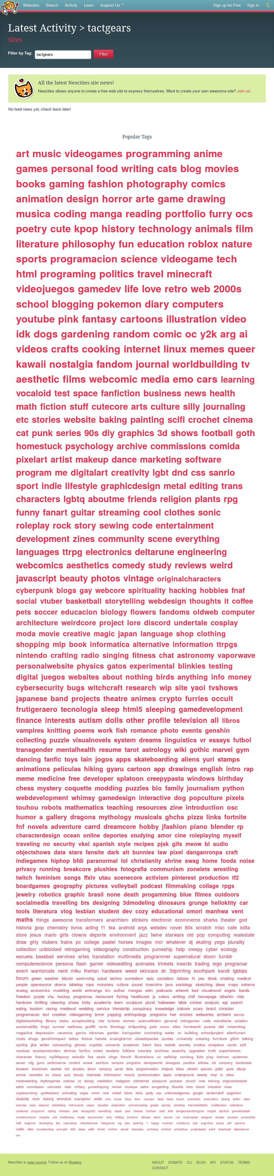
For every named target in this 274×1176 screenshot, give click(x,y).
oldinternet (141, 1080)
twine (156, 934)
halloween (166, 1002)
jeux (127, 1111)
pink (68, 318)
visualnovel (211, 990)
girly (34, 941)
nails (207, 1020)
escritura (102, 1062)
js (154, 996)
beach (180, 1099)
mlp (59, 644)
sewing (114, 525)
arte (145, 198)
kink (170, 1111)
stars (75, 852)
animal (21, 1074)
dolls (114, 720)
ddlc (72, 1129)
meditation (104, 1080)
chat (166, 655)
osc (232, 807)
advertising (59, 1105)
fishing (122, 996)
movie (49, 633)
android (127, 927)
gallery (56, 816)
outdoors (227, 894)
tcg (119, 1123)
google (198, 1092)
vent (237, 911)
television (190, 720)
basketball (84, 601)
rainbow (151, 1111)
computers (198, 303)
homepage (207, 996)
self (229, 1123)
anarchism (117, 919)
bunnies (143, 852)
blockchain (40, 1068)
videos (32, 348)
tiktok (212, 978)
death (131, 894)
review (88, 1062)
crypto (170, 698)
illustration (191, 318)
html (26, 273)
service (103, 1008)
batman (223, 1056)
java (169, 984)
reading (143, 213)
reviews (191, 564)
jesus (35, 934)
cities (30, 1129)
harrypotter (131, 1032)
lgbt (161, 472)
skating (203, 941)
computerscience (34, 963)
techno (116, 978)
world (77, 990)
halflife (20, 1129)
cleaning (58, 1002)
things (42, 919)
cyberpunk (34, 590)
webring (138, 1123)
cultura (122, 984)
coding (70, 213)
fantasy (99, 318)
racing (51, 1008)
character (24, 1056)
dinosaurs (171, 902)
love (151, 288)
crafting (64, 655)
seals (101, 1056)
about (112, 677)
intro (233, 768)
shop (185, 633)
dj (191, 941)
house (118, 1099)
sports (31, 258)
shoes (73, 1002)
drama (60, 984)
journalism (203, 787)
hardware (112, 970)
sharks (210, 919)
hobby (149, 826)
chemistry (57, 927)
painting (147, 419)
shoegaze (173, 1062)
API (213, 1162)
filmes (203, 894)
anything (192, 677)
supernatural (187, 956)
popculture (206, 797)
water (169, 1032)
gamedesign (117, 797)
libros (231, 720)
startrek (56, 1068)
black (170, 1099)
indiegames (32, 860)
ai (243, 333)
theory (40, 1056)
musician (167, 1123)
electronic (161, 919)
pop (201, 934)
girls (64, 934)
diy (108, 432)
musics (129, 1074)
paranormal (102, 860)
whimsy (83, 797)
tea (112, 927)
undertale (190, 622)
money (240, 677)
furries (196, 698)
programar (236, 963)
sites (176, 1026)
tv (245, 363)
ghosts (80, 1044)
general (170, 1020)
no (46, 844)
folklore (129, 1050)
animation (39, 198)
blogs (66, 590)
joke (75, 1111)
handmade (244, 1062)
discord (157, 622)
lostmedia (94, 1074)
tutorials (144, 1050)
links (213, 816)
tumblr (225, 956)
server (20, 1062)
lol (124, 860)
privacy (26, 869)
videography (106, 948)
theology (118, 1026)
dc (163, 970)
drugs (33, 1038)
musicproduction (46, 1050)
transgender (34, 749)
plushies (105, 869)
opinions (240, 1123)
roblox (203, 243)
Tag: (20, 53)
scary (198, 1008)
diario (157, 1117)
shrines (70, 1050)
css (198, 472)
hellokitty (223, 902)
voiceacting (61, 1044)
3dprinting (180, 970)
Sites (15, 40)
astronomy (195, 655)
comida (224, 445)
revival (116, 1086)
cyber (212, 948)
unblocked (50, 948)
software (203, 459)
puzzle (59, 739)
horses (126, 941)
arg (228, 333)
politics (116, 273)
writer (44, 1044)
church (191, 1080)
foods (228, 860)
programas (82, 996)
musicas (23, 1050)
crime (96, 1092)
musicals (148, 816)
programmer (157, 956)
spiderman (240, 1056)
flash (81, 963)
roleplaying (204, 835)
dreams (150, 739)
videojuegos (45, 288)
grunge (198, 902)
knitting (59, 730)
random (131, 333)
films (74, 378)
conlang (186, 1056)
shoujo (78, 1074)
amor (165, 835)
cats (167, 168)
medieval (68, 1008)
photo (169, 730)
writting (179, 996)
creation (59, 1014)
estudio (78, 1056)
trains (67, 941)
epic (150, 978)
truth (212, 1050)
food (107, 168)
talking (247, 1038)
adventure (66, 826)
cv (179, 1032)
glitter (219, 1068)
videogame (187, 258)
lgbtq (74, 498)
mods (20, 1038)
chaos (56, 1074)
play (210, 1056)
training (213, 1080)
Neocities (15, 1162)
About (158, 1162)
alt (126, 852)
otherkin (227, 996)
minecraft (189, 273)
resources (151, 807)
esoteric (112, 1050)
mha (108, 1099)
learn (118, 1002)
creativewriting (26, 1080)
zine (176, 807)
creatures (22, 1111)
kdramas (96, 1032)
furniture (220, 1038)
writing (137, 168)
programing (68, 273)
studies (219, 1117)
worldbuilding (205, 363)
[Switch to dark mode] (268, 5)
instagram (123, 1080)
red (178, 1117)
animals (213, 228)
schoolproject (212, 1032)
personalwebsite (45, 666)
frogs (45, 1026)
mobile (170, 1044)
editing (203, 485)
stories (46, 419)
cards (232, 1044)
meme (25, 778)
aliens (190, 758)
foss (157, 1044)
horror (117, 198)
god (243, 919)
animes (143, 698)
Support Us (110, 5)
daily (129, 1068)
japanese (31, 698)
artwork (182, 990)
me (61, 472)
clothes (179, 512)
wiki (180, 749)
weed (131, 970)
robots (51, 807)
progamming (159, 894)
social (26, 601)
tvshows (223, 687)
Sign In (253, 5)
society (185, 1044)
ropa (90, 984)
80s (189, 927)
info (218, 677)
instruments (76, 1105)
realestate (243, 934)
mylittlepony (59, 1056)
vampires (30, 730)
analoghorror (121, 1038)
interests (60, 720)
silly (191, 406)
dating (52, 1111)
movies (222, 168)
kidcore (183, 1008)
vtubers (50, 941)
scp (158, 1092)
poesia (209, 1026)
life (131, 288)
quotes (167, 1038)
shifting (119, 1117)
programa (158, 1014)
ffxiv (90, 877)
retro (176, 288)
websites (83, 677)
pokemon (119, 303)
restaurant (104, 996)
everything (198, 538)
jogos (104, 758)
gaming (67, 183)
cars (207, 378)
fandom (114, 363)
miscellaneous (89, 1123)
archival (166, 1129)
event (22, 970)
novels (38, 826)
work (105, 730)
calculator (54, 1086)
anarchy (179, 1050)
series (68, 432)
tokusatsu (138, 1129)
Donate (175, 1162)
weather (52, 978)
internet (142, 348)
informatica (110, 644)
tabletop (76, 984)
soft (243, 1044)
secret (124, 1129)
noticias (69, 1080)
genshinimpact (53, 1038)
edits (91, 1129)
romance (144, 730)
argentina (207, 1123)
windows (201, 778)
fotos (128, 1099)
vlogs (113, 1056)
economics (40, 990)
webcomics (39, 564)
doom (210, 956)
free (74, 778)
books (31, 183)
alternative (151, 644)
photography (157, 183)
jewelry (26, 894)
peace (220, 1123)
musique (131, 1086)
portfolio (185, 213)
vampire (117, 1062)
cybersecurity (40, 687)
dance (124, 459)
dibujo (241, 1068)
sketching (204, 984)
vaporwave (236, 655)
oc (191, 333)
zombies (232, 1117)
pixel (176, 852)
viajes (84, 1092)
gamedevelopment (211, 709)
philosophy (88, 243)
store (21, 934)
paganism (234, 1092)
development (43, 538)
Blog (201, 1162)
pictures (97, 886)
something (104, 1111)
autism (90, 720)
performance (56, 1062)
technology (165, 228)
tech (226, 258)
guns (40, 1062)
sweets (202, 1074)
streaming (119, 512)
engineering (202, 551)
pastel (108, 941)
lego (217, 963)
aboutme (106, 498)
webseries (205, 1014)
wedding (86, 1008)
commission (35, 1086)
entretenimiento (26, 1117)
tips (58, 1123)
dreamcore (120, 826)
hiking (93, 768)
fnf (20, 826)
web (200, 288)
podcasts (164, 990)
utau (105, 877)
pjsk (163, 844)
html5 (132, 709)
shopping (33, 644)
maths (24, 919)
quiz (67, 1074)
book (78, 644)
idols (139, 1092)
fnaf (238, 590)
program (34, 472)
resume (110, 749)
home (210, 860)
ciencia (168, 1117)
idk (23, 333)
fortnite (235, 816)
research (141, 687)
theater (228, 919)
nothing (139, 677)
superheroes (230, 1050)
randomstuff (214, 1092)
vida (240, 996)
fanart (55, 512)
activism (157, 877)
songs (72, 877)
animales (145, 963)
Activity (71, 5)
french (126, 1056)
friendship (121, 1008)
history (118, 228)
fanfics (84, 1050)
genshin (217, 730)
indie (51, 485)
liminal (87, 1038)
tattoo (73, 1038)
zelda (98, 1098)
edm (149, 990)
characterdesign (38, 835)
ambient (224, 1014)
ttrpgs (226, 644)
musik (81, 1117)
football (217, 432)
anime (208, 153)
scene (160, 538)
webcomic (113, 378)
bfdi (78, 860)
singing (115, 655)
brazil (211, 1008)
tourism (36, 1008)
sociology (184, 984)
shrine (173, 860)
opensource (41, 984)
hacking (183, 590)
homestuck (39, 445)
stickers (140, 919)
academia (102, 1002)
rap (249, 768)
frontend (132, 1117)
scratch (203, 927)
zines (84, 538)
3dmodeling (139, 902)
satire (144, 1086)
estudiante (222, 1020)
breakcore (77, 869)
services (66, 956)
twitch (24, 877)
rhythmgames (50, 1080)
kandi (224, 970)
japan (127, 633)
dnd (180, 472)
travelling (65, 902)
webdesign (167, 601)
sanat (119, 1068)
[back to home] (10, 7)
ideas (220, 984)
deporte (98, 934)
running (49, 869)
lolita (245, 927)
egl (224, 1002)
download (224, 1129)
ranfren (112, 1129)
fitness (144, 655)
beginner (30, 1123)
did (221, 1026)
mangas (135, 990)
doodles (78, 1068)
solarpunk (159, 1080)
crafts (65, 348)
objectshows (33, 852)
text (46, 1014)
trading (202, 963)
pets (23, 612)
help (180, 948)
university (185, 1038)
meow (193, 844)
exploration (118, 1105)
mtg (31, 1062)
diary (157, 303)
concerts (112, 1044)
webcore (110, 590)
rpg (231, 498)
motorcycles (190, 1117)
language (156, 633)
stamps (229, 758)
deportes (115, 835)
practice (189, 1062)
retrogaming (77, 948)
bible (182, 1002)
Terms (244, 1162)
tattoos (183, 978)
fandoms (174, 612)
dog (180, 797)
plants (207, 498)
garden (113, 1032)
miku (76, 970)
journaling (224, 406)
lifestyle (81, 485)
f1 (103, 927)
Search (52, 5)
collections (236, 1105)
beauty (74, 578)
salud (102, 978)
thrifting (41, 1002)
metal (174, 485)
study (160, 564)
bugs (76, 687)
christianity (146, 860)
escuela (24, 956)
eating (21, 1008)
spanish (104, 844)
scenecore (128, 877)
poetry (31, 228)
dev (127, 911)
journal (152, 363)
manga (106, 213)
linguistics (181, 739)
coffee (242, 601)
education (161, 243)
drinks (101, 1129)
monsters (105, 984)
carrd (92, 826)
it (226, 601)
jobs (127, 1123)
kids (200, 1056)
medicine (51, 778)
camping (105, 1068)
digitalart (89, 472)
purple (39, 996)
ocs (244, 213)
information (193, 644)
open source (36, 1162)
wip (165, 687)
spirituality (147, 590)
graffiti (90, 1026)
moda (26, 633)
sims (189, 1086)
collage (209, 886)
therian (91, 970)
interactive (155, 797)
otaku (64, 1020)
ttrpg (72, 551)
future (128, 1092)
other (135, 720)
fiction (53, 406)
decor (91, 1068)
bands (244, 990)
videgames (108, 1123)
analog (22, 990)
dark (113, 852)
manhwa (217, 911)
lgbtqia (240, 970)
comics (208, 183)
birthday (230, 778)
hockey (63, 996)
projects (85, 698)
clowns (79, 934)
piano (198, 826)
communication (149, 1074)
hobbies (214, 590)
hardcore (24, 1002)
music (46, 153)
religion (176, 498)
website (80, 419)
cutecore (110, 406)
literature (37, 243)
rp (240, 826)
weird (221, 564)
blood (200, 1086)
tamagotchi (88, 1111)
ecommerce (187, 919)
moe (202, 1080)
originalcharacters (189, 578)
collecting (31, 739)
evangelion (82, 1098)
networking (236, 1026)
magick (211, 1111)
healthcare (140, 996)
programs (133, 1062)
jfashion (174, 826)
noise (246, 860)
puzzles (137, 787)
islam (247, 1099)
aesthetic (37, 378)
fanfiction (120, 392)
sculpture (134, 1002)
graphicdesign (130, 485)
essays (219, 739)
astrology (156, 749)
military (79, 1086)
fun (126, 243)
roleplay (33, 525)
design (82, 198)
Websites (31, 5)
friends (142, 498)
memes (207, 348)
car (243, 902)
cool (152, 512)
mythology (115, 816)
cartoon (139, 768)
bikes (180, 1068)
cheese (138, 1111)
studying (142, 835)
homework (192, 1026)
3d (162, 432)
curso (164, 1026)
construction (136, 948)
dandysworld (153, 1062)
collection (26, 948)
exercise (21, 1105)
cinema (238, 419)
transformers (89, 919)
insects (184, 963)
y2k (208, 333)
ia (221, 1074)
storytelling (125, 601)
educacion (79, 612)
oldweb (205, 612)
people (22, 984)
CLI (189, 1162)
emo (183, 378)
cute (60, 228)
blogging (73, 303)
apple (167, 1074)
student (108, 911)
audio (220, 844)
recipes (144, 844)
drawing (206, 198)
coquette (78, 787)
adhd (20, 1086)
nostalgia (71, 363)
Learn (89, 5)
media (155, 378)
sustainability (27, 1026)
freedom (23, 996)
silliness (145, 1117)
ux (159, 1056)
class (228, 1086)
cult (54, 1117)
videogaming (80, 1014)
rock (62, 525)
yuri (208, 758)
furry (220, 213)
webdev (158, 927)
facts (160, 1099)
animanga (93, 990)
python (233, 787)
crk (214, 1062)
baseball (45, 956)
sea (18, 1135)
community (121, 538)
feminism (48, 877)
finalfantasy (67, 1117)
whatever (176, 941)
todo (68, 1086)
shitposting (137, 1026)
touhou (27, 807)
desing (225, 1099)
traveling (28, 844)
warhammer (95, 1117)
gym (242, 749)
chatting (227, 978)
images (144, 941)
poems (84, 730)
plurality (236, 941)
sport (27, 485)
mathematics (84, 807)
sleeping (161, 709)
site (181, 687)
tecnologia (79, 709)
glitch (234, 1038)
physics (90, 666)
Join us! (244, 91)
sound (137, 984)
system (125, 739)
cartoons (141, 318)
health (222, 392)
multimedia (129, 956)
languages (37, 551)
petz (153, 1026)
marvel (222, 749)
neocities (35, 1074)
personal (72, 168)
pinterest (184, 877)
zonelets (198, 869)
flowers (143, 612)
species (206, 1068)
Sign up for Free (227, 5)
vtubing (48, 1098)
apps (123, 758)
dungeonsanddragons (190, 1111)
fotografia (134, 869)
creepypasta (165, 778)
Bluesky (75, 1162)
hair (173, 1014)
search (237, 1002)
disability (22, 1098)
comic (167, 333)
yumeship (162, 948)
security (64, 844)
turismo (114, 1020)
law (162, 852)
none (113, 894)
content (74, 1062)
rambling (179, 1105)
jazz (143, 934)
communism (167, 869)
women (129, 1020)
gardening (85, 333)
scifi (176, 419)
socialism (165, 978)
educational (167, 911)
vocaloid (33, 392)
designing (106, 902)
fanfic (52, 758)
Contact (160, 1167)
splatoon (130, 778)
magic (104, 633)
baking (113, 419)
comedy (128, 564)
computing (219, 934)
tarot (132, 749)
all (215, 720)
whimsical (64, 1098)
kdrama (248, 984)
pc (78, 941)
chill (191, 996)
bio (157, 787)
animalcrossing (137, 1105)
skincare (149, 970)
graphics (136, 432)
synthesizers (50, 1092)
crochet (204, 419)
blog (190, 168)
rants (103, 1026)
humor (26, 816)
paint (212, 1129)
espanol (44, 1105)
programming (158, 153)
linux (175, 348)
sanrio (222, 472)
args (142, 927)
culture (165, 406)
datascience (241, 1129)
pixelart (31, 459)
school (32, 303)
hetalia (100, 1038)
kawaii (31, 363)
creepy (195, 948)
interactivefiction (198, 1105)
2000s (228, 288)
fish (121, 730)
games (32, 168)
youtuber (176, 1080)
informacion (112, 1074)
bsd (195, 990)
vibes (230, 1074)
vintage (138, 578)
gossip (154, 1105)
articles (203, 1062)
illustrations (144, 1056)
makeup (91, 459)
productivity (248, 1117)
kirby (86, 1002)
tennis (239, 1014)
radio (90, 655)
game (171, 198)
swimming (85, 978)
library (51, 1020)
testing (221, 666)
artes (83, 956)
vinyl (213, 1074)
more (36, 1098)
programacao (27, 1014)
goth (245, 432)
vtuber (51, 601)
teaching (120, 807)
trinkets (165, 963)
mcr (159, 941)
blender (222, 826)
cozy (141, 911)
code (142, 525)
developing (46, 1123)
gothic (199, 749)
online (91, 835)
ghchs (174, 816)
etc (22, 419)
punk (42, 432)
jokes (82, 1129)
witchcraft (105, 687)
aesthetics (87, 564)
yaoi (198, 687)
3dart (146, 1044)
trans (232, 485)
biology (114, 612)
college (91, 941)
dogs (46, 333)
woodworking (45, 1129)
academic (131, 1044)
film (244, 228)
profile (159, 720)
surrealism (134, 978)
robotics (50, 894)
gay (85, 590)
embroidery (211, 1099)
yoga (219, 941)
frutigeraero (37, 709)
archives (162, 1050)
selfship (170, 1056)
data (60, 852)
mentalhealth (76, 749)
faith (18, 1123)
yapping (114, 1014)
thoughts (205, 601)
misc (219, 927)
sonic (209, 512)
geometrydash (241, 1111)
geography (67, 886)
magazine (24, 1032)
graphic (74, 894)
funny (28, 512)
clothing (211, 633)
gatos (117, 666)
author (119, 990)
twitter (237, 1099)
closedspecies (147, 1038)
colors (164, 996)
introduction (205, 807)
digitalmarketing (29, 1020)
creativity (130, 472)
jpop (39, 927)
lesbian (85, 911)
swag (192, 860)
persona (64, 963)
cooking (101, 348)
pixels (235, 797)
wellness (75, 1026)
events (192, 730)
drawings (183, 768)
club (195, 1123)
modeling (61, 990)
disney (89, 1080)
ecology (229, 948)
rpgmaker (197, 1050)
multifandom (219, 1105)
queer (241, 348)
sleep (110, 709)
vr (203, 739)
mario (50, 934)
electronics (109, 551)
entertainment (185, 525)
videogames (93, 153)
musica (33, 213)
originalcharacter (235, 1080)
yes (201, 978)
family (174, 787)
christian (226, 1008)
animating (69, 1092)
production (214, 877)
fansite (95, 852)
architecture (37, 622)
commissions (178, 445)
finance (29, 720)
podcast (151, 886)
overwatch (193, 1099)
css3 (162, 1111)
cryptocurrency (26, 1092)
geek (230, 1068)
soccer (46, 612)
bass (33, 1105)
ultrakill (192, 1068)
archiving (152, 1129)
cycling (22, 1044)
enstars (186, 1014)
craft (232, 852)
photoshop (181, 1129)
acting (91, 927)
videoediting (119, 963)
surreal (58, 1026)
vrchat (116, 1092)
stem (137, 1099)
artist (61, 459)
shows (184, 432)
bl (207, 844)
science (139, 258)
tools (23, 911)
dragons (83, 816)
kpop (86, 228)
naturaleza (70, 1123)
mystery (49, 787)
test (62, 392)
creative (76, 633)
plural (150, 1002)
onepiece (216, 1044)
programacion (83, 258)
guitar (83, 512)
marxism (149, 1099)
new (106, 1092)
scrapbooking (83, 1020)
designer (206, 1117)
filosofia (177, 1086)
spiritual (224, 1111)
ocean (71, 835)
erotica (199, 1044)
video (233, 318)
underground (184, 1074)
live (90, 1056)
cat (22, 432)
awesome (62, 919)
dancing (28, 758)
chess (25, 787)
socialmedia (32, 902)
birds (165, 677)
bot (67, 1068)
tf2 (235, 877)
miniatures (182, 1123)
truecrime (154, 984)
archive (132, 445)
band (59, 698)
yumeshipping (98, 1086)
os (47, 1074)
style (124, 844)
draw (21, 941)
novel (176, 927)
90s (91, 432)
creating (203, 1038)
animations (33, 768)
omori (194, 911)
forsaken (22, 1068)
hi (193, 978)
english (211, 768)
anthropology (135, 1014)
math (26, 406)
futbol (242, 739)
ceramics (65, 1032)
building (191, 1032)
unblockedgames (177, 1092)
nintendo (31, 655)
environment (122, 934)
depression (45, 1032)
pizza (195, 816)
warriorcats (43, 970)
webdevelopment (42, 797)
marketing (161, 459)
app (159, 768)
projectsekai (198, 1129)
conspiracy (142, 1008)
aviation (241, 1020)
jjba (34, 1044)
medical (244, 978)
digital (27, 677)
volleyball (124, 886)
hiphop (60, 860)
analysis (212, 1002)
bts (85, 902)
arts (139, 406)
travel (150, 273)
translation (103, 956)
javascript (36, 578)
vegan (90, 1105)
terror (99, 1014)
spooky (166, 1105)
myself (232, 835)
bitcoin (67, 978)
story (85, 525)
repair (118, 1111)
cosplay (224, 622)
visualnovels (92, 739)
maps (233, 984)
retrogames (190, 1020)
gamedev (99, 288)
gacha (81, 1032)
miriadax (64, 1111)
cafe (232, 927)
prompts (62, 1129)
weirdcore (78, 622)
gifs (177, 844)
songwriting (160, 1086)
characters (38, 498)
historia (24, 927)
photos (105, 578)
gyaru (115, 768)
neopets (44, 1117)
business (162, 392)
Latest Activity (42, 28)
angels (230, 990)
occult (222, 698)
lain (86, 758)
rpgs (228, 886)
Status (227, 1162)
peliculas (67, 768)
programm (38, 1111)
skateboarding (156, 758)
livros (76, 927)
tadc (109, 1117)
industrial (214, 1086)
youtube (35, 318)
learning (238, 379)
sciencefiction (149, 1020)
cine (180, 835)
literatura (45, 911)
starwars (174, 934)
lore (134, 622)
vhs (51, 996)
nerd (62, 970)
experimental (152, 666)
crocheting (153, 1032)
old (190, 934)
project (111, 622)
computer (238, 612)
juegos (53, 677)
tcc (108, 990)
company (226, 1062)
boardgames (33, 886)
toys (71, 758)
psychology (89, 445)
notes (98, 1050)
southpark (204, 970)
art (22, 153)
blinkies (192, 666)
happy (155, 1123)
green (36, 978)
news (195, 392)
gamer (96, 963)
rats (101, 1020)
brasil (96, 894)
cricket (195, 1002)
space (85, 392)
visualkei (103, 1105)
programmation (147, 1068)
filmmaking (181, 886)
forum (22, 977)
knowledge (164, 1008)
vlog (66, 911)
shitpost (167, 1068)
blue (186, 894)
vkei (84, 844)
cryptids (95, 1044)
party (149, 1092)
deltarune (154, 551)
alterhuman (236, 1032)
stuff (79, 406)
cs (79, 1080)
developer (98, 778)
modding (108, 787)
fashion (105, 183)
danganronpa (204, 852)
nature (237, 243)
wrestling (225, 869)
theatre (115, 698)
